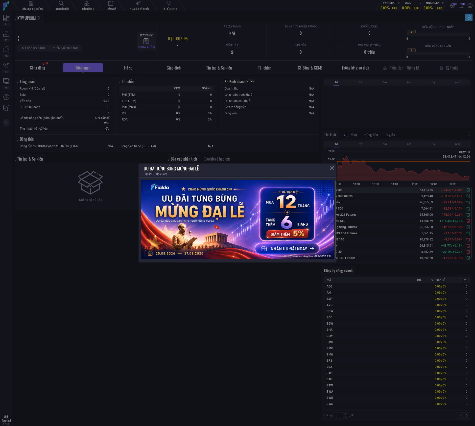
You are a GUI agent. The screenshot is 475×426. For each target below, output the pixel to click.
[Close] (332, 168)
